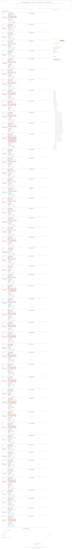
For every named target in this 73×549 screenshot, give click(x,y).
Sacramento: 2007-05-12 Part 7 (58, 119)
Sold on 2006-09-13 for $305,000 (11, 485)
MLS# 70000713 (9, 120)
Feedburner (54, 56)
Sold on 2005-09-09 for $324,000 (11, 154)
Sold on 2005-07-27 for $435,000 (11, 348)
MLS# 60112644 (9, 98)
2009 (53, 97)
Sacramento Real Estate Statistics (57, 46)
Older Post (49, 535)
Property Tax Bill (13, 22)
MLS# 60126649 (9, 296)
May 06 (55, 143)
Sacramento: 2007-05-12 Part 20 (59, 133)
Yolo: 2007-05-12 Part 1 (58, 141)
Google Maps (13, 38)
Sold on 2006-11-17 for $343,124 (11, 318)
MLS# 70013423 (9, 87)
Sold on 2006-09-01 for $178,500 (11, 373)
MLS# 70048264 (9, 38)
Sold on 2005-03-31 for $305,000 (11, 512)
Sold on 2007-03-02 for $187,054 (11, 431)
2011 (53, 95)
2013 (53, 93)
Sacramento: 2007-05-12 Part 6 (58, 118)
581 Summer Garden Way (4, 278)
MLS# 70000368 (9, 263)
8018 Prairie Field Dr (4, 36)
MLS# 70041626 (9, 341)
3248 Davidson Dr (4, 54)
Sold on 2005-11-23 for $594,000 (11, 97)
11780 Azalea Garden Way (4, 251)
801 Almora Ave (3, 448)
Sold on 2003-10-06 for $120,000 (11, 359)
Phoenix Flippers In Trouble (56, 47)
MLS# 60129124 (9, 234)
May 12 (55, 111)
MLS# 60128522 (9, 245)
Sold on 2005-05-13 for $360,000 (11, 449)
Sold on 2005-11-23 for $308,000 (11, 119)
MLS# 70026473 (9, 253)
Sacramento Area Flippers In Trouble (36, 2)
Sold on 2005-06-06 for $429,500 (11, 262)
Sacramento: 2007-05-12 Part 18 (59, 131)
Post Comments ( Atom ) (8, 537)
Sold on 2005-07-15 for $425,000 (11, 233)
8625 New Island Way (4, 336)
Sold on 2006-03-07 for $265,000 (11, 47)
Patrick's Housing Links (56, 51)
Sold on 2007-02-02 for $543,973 (11, 108)
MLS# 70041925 (9, 450)
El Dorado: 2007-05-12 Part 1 (58, 139)
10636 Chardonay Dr (4, 221)
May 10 (55, 142)
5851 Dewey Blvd (4, 182)
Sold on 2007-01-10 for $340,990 (11, 281)
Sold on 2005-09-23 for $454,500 (11, 252)
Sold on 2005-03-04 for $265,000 (11, 407)
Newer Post (3, 535)
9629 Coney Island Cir (4, 73)
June (54, 107)
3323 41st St (3, 44)
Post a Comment (4, 534)
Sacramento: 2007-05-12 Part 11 (59, 123)
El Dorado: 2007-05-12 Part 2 (58, 140)
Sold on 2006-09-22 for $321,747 (11, 295)
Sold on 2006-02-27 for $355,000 (11, 441)
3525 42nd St (3, 269)
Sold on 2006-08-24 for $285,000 (11, 86)
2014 (53, 92)
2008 (53, 98)
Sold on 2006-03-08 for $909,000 (11, 37)
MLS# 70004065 (9, 77)
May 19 (55, 110)
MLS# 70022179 (9, 225)
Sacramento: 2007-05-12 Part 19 (59, 132)
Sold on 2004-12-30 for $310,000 (11, 294)
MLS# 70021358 (9, 166)
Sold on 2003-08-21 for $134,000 (11, 372)
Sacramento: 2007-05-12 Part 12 (59, 124)
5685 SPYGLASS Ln (4, 302)
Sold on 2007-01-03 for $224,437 (11, 385)
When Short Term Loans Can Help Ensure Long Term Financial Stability (36, 547)
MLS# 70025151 (9, 67)
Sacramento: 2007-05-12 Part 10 (59, 122)
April (54, 145)
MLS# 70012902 (9, 442)
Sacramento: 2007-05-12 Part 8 (58, 120)
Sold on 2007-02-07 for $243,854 (11, 419)
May (54, 108)
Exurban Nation (55, 52)
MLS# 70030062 (9, 48)
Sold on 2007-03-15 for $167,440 (11, 270)
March (54, 146)
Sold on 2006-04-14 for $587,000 (11, 214)
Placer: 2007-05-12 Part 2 (58, 135)
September (55, 104)
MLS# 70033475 (9, 176)
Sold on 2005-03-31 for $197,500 (11, 244)
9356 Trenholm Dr (4, 289)
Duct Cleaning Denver (37, 543)
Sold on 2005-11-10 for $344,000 (11, 504)
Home (26, 535)
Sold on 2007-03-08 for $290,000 (11, 465)
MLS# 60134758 (9, 409)
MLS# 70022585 (9, 215)
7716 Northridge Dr (4, 62)
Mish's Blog (54, 49)
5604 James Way (4, 116)
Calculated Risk (55, 50)
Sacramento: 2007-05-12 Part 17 (59, 130)
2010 (53, 96)
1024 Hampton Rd (4, 415)
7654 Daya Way (3, 83)
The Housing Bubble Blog (56, 48)
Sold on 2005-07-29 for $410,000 (11, 145)
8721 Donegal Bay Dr (4, 231)
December (55, 100)
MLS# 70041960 (9, 505)
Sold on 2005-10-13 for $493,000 (11, 194)
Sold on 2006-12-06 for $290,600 (11, 204)
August (55, 105)
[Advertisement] (36, 6)
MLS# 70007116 (9, 487)
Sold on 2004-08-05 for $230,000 (11, 305)
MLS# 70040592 (9, 56)
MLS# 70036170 (9, 131)
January (55, 148)
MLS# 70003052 (9, 155)
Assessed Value (9, 22)
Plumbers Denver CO (55, 9)
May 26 (55, 109)
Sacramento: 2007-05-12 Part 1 (58, 112)
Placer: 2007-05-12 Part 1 (58, 134)
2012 (53, 94)
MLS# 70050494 (9, 195)
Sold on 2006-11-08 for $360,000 (11, 340)
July (54, 106)
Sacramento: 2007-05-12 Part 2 (58, 113)
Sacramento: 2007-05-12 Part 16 (59, 129)
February (55, 147)
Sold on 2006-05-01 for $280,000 (11, 55)
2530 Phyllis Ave (4, 380)
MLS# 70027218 (9, 374)
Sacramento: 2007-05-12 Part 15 (59, 128)
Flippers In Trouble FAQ (56, 43)
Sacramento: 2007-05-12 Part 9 (58, 121)
